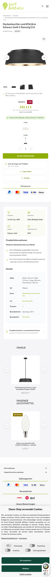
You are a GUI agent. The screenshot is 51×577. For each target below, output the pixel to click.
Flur (23, 296)
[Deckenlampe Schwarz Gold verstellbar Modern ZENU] (25, 141)
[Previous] (7, 370)
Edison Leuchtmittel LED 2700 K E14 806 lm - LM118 (25, 444)
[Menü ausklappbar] (47, 6)
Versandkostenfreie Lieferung (29, 110)
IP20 (29, 233)
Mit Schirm (26, 317)
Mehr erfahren (10, 95)
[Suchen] (43, 6)
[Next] (44, 370)
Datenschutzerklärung (9, 538)
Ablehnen (25, 568)
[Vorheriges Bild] (6, 57)
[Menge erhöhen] (31, 149)
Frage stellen (26, 171)
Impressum (23, 538)
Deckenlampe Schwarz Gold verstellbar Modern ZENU (25, 388)
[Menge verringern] (20, 149)
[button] (25, 468)
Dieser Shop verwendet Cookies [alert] (25, 509)
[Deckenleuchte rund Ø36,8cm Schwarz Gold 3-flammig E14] (25, 57)
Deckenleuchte (27, 301)
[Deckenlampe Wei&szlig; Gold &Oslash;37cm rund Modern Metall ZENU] (25, 128)
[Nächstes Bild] (44, 57)
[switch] (9, 545)
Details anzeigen (26, 574)
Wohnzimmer (26, 293)
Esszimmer (35, 293)
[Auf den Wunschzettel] (43, 39)
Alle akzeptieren (25, 560)
